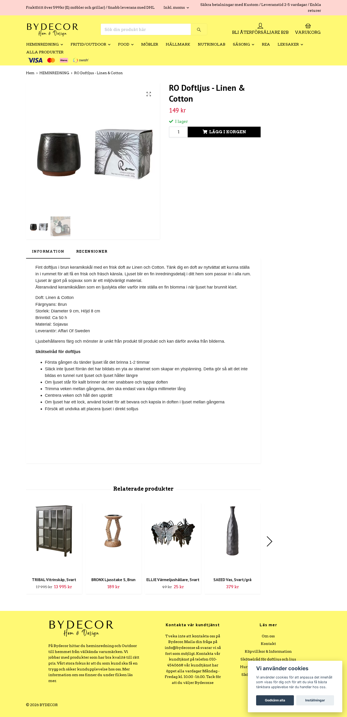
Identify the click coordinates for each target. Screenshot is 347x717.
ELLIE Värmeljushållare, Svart (172, 579)
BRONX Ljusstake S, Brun (113, 579)
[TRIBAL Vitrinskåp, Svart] (54, 538)
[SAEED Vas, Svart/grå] (232, 538)
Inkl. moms (175, 7)
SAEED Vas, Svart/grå (232, 579)
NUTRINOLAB (211, 44)
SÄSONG (241, 44)
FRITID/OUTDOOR (88, 44)
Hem (30, 73)
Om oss (268, 636)
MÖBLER (149, 44)
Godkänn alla (275, 700)
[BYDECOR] (52, 29)
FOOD (123, 44)
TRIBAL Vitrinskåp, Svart (54, 579)
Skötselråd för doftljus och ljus (268, 659)
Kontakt (268, 643)
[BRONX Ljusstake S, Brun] (113, 538)
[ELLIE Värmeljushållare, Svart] (173, 538)
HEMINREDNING (42, 44)
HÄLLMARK (178, 44)
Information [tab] (48, 251)
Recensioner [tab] (92, 251)
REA (266, 44)
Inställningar (315, 700)
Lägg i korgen (227, 131)
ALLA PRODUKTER (44, 52)
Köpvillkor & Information (268, 651)
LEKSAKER (288, 44)
